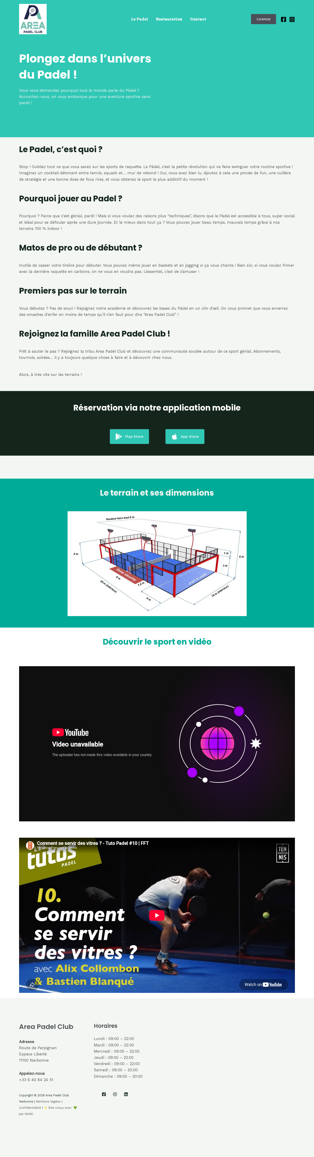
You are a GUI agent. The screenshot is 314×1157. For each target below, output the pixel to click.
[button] (263, 19)
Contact (198, 19)
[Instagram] (292, 19)
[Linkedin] (126, 1094)
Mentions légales (48, 1101)
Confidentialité (30, 1107)
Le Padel (139, 19)
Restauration (169, 19)
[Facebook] (283, 19)
